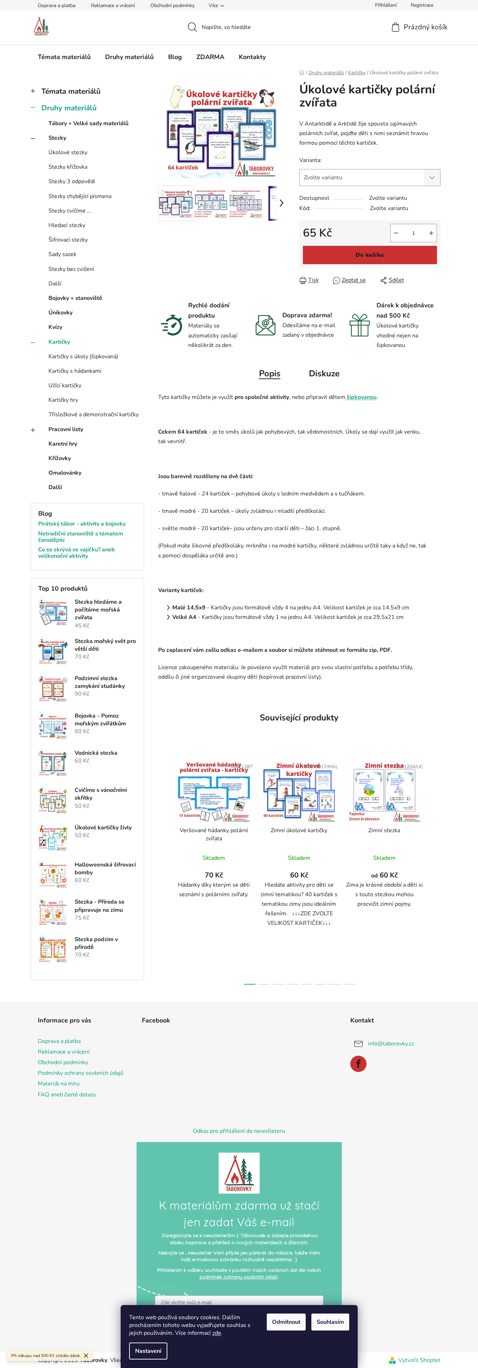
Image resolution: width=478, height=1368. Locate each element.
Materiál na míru (59, 1084)
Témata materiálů (70, 91)
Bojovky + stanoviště (75, 298)
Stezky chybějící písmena (79, 196)
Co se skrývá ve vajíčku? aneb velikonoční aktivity (76, 553)
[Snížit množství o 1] (396, 233)
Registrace (422, 5)
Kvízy (55, 327)
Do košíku (370, 255)
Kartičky (59, 342)
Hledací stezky (66, 225)
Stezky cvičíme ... (69, 211)
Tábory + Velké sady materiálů (88, 123)
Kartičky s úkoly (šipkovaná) (83, 356)
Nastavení (148, 1351)
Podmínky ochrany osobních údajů (80, 1073)
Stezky (57, 138)
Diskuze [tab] (324, 373)
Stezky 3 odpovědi (71, 181)
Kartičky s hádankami (75, 371)
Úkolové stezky (67, 152)
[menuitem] (64, 57)
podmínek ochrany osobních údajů (238, 1277)
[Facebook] (358, 1064)
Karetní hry (62, 444)
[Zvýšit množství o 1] (431, 233)
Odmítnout (286, 1322)
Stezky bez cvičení (71, 269)
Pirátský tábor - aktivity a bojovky (82, 524)
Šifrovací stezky (68, 240)
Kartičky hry (63, 400)
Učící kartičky (64, 385)
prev (163, 869)
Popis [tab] (270, 373)
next (434, 869)
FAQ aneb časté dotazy (67, 1095)
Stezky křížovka (67, 167)
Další (55, 284)
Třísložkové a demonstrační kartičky (93, 414)
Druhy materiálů (69, 108)
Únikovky (60, 313)
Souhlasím (330, 1322)
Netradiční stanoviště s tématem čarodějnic (80, 537)
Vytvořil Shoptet (419, 1360)
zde (216, 1333)
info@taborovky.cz (391, 1044)
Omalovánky (64, 473)
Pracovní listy (65, 429)
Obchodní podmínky (172, 5)
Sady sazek (62, 254)
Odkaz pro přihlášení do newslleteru (239, 1131)
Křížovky (59, 458)
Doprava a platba (56, 5)
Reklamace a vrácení (113, 5)
